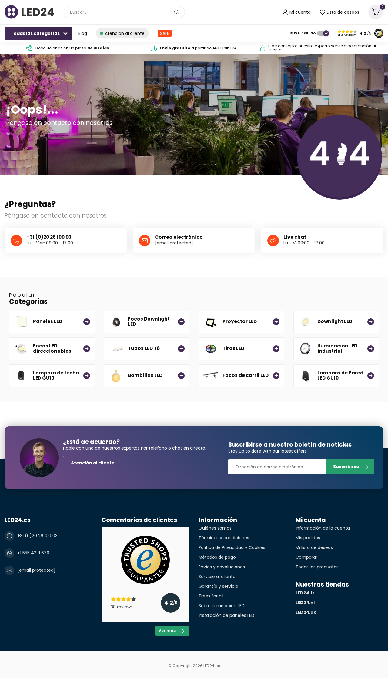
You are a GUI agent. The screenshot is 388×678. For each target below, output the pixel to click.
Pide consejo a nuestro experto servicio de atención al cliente (322, 48)
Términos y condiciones (224, 538)
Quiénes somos (215, 528)
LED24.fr (305, 593)
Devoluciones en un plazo (72, 48)
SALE (164, 33)
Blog (82, 33)
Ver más (167, 630)
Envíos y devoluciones (222, 567)
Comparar (306, 557)
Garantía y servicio (218, 586)
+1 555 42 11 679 (33, 553)
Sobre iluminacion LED (222, 606)
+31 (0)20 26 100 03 (37, 536)
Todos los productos (317, 567)
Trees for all (211, 596)
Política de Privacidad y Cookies (232, 547)
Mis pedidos (308, 538)
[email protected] (174, 243)
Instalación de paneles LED (226, 615)
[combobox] (124, 12)
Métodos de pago (217, 557)
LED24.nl (305, 603)
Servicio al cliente (217, 576)
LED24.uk (306, 612)
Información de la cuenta (323, 528)
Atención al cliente (93, 463)
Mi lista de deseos (314, 547)
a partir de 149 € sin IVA (198, 48)
